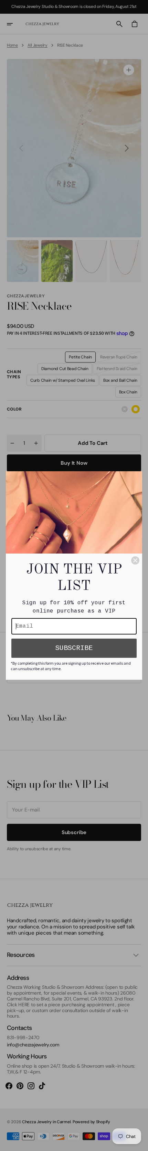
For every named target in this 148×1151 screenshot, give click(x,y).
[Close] (135, 560)
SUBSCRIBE (74, 648)
